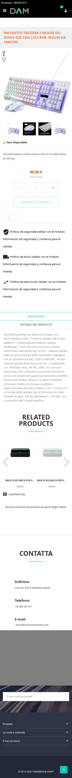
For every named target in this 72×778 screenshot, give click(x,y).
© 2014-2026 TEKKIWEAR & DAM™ (36, 771)
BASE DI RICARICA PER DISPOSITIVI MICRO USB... (33, 480)
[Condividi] (6, 217)
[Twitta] (13, 217)
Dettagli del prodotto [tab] (36, 324)
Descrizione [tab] (36, 316)
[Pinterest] (20, 217)
